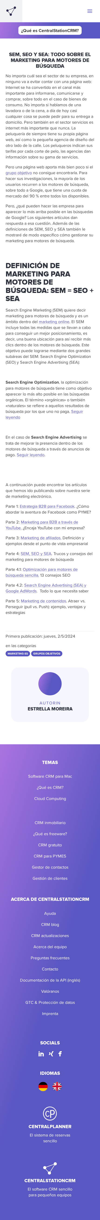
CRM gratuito (50, 845)
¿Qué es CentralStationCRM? (50, 30)
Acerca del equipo (50, 947)
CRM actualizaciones (50, 935)
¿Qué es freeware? (50, 834)
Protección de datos (57, 1002)
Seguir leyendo (30, 455)
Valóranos (50, 991)
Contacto (50, 969)
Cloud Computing (50, 798)
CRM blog (50, 924)
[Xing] (51, 1054)
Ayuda (50, 913)
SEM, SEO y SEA (36, 553)
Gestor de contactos (50, 867)
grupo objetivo (19, 173)
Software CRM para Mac (50, 776)
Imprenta (50, 1013)
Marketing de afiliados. (41, 538)
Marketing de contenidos (43, 601)
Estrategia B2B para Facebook (47, 506)
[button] (89, 11)
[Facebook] (60, 1054)
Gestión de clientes (50, 878)
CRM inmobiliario (50, 822)
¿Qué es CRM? (50, 787)
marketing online (54, 321)
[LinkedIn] (41, 1054)
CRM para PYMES (50, 856)
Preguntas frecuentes (50, 958)
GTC (29, 1002)
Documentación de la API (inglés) (50, 980)
